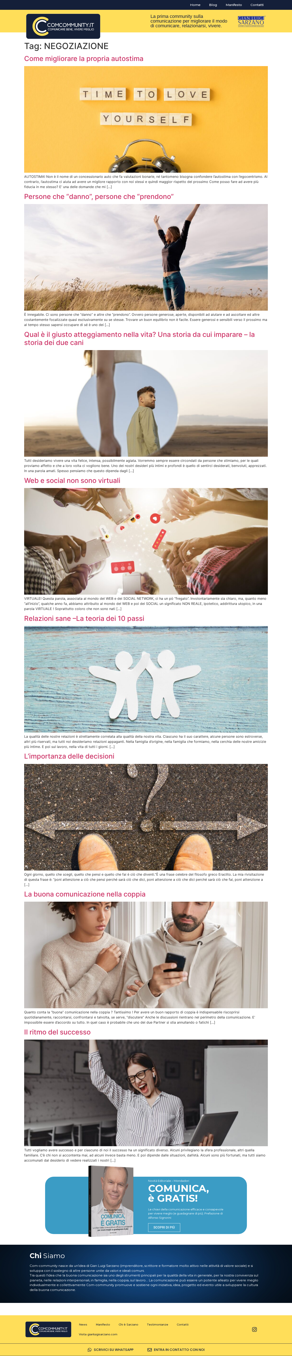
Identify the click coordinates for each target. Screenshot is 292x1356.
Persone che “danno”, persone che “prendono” (99, 196)
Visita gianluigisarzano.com (98, 1334)
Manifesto (234, 5)
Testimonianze (157, 1324)
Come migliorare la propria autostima (83, 58)
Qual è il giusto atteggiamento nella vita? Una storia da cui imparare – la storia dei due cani (139, 338)
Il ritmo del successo (57, 1032)
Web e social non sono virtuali (72, 480)
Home (195, 5)
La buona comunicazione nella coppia (85, 894)
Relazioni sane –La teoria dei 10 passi (84, 618)
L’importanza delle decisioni (69, 756)
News (83, 1324)
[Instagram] (254, 1329)
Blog (213, 5)
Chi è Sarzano (128, 1324)
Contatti (257, 5)
